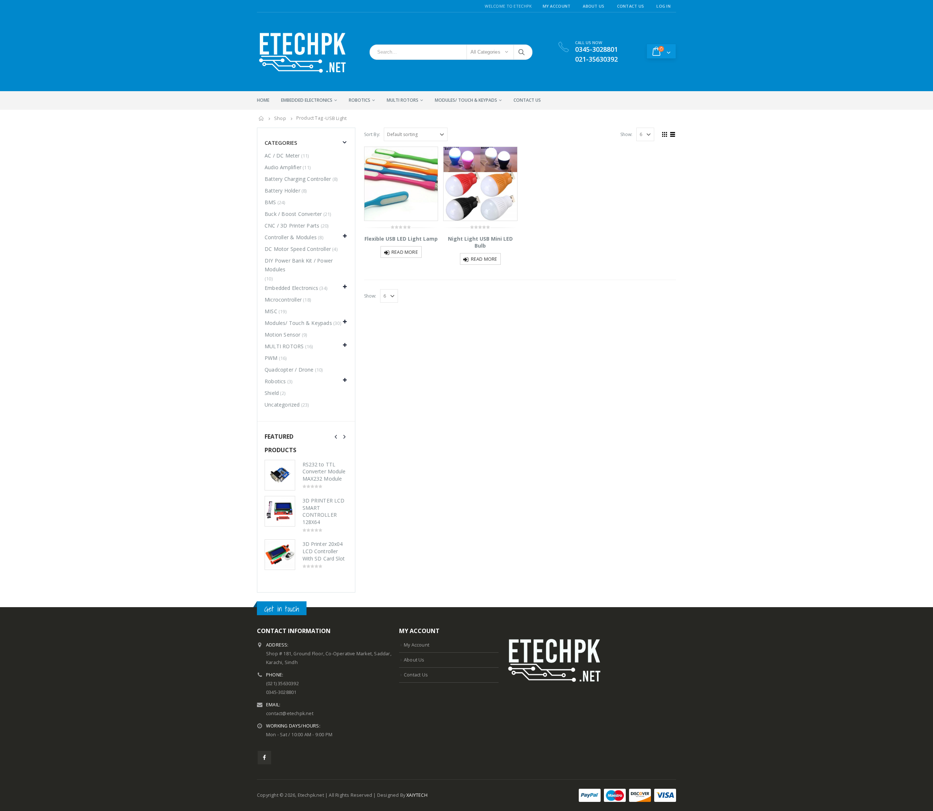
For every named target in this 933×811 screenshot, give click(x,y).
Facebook (264, 757)
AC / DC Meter (282, 155)
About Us (593, 6)
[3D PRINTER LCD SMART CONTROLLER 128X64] (280, 511)
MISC (271, 311)
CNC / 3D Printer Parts (292, 225)
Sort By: (372, 134)
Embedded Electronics (306, 100)
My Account (557, 6)
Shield (272, 392)
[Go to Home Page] (261, 118)
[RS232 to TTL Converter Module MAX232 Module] (280, 475)
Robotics (359, 100)
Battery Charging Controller (298, 178)
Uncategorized (282, 404)
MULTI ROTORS (402, 100)
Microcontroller (283, 299)
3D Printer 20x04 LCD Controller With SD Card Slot (323, 551)
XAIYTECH (417, 795)
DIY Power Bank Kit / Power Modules (299, 265)
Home (263, 100)
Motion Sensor (283, 334)
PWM (271, 357)
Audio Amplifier (283, 167)
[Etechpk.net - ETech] (302, 51)
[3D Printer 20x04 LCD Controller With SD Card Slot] (280, 554)
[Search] (522, 52)
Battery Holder (282, 190)
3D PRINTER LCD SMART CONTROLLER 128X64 (323, 511)
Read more (404, 252)
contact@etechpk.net (289, 713)
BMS (270, 202)
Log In (663, 6)
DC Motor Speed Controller (298, 248)
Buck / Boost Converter (293, 213)
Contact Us (630, 6)
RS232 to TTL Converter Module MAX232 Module (324, 471)
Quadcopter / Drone (289, 369)
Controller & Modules (291, 237)
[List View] (673, 133)
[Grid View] (664, 133)
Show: (626, 134)
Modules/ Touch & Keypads (466, 100)
